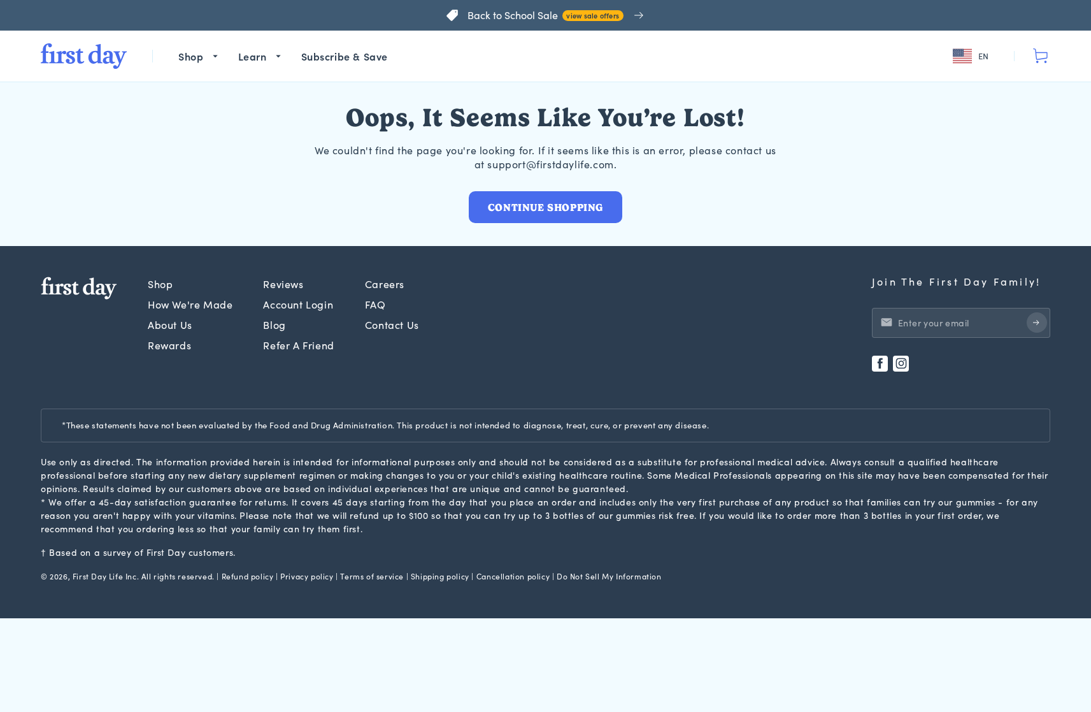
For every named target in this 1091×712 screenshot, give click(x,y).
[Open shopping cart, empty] (1040, 56)
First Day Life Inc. (106, 576)
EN (983, 56)
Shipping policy (440, 576)
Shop (160, 284)
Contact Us (392, 324)
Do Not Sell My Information (609, 576)
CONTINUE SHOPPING (545, 207)
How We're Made (190, 304)
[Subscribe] (1037, 322)
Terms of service (372, 576)
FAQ (375, 304)
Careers (384, 284)
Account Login (298, 304)
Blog (274, 324)
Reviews (283, 284)
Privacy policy (306, 576)
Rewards (169, 345)
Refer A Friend (298, 345)
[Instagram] (901, 364)
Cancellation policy (513, 576)
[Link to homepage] (84, 56)
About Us (170, 324)
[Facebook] (880, 364)
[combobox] (972, 56)
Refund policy (248, 576)
